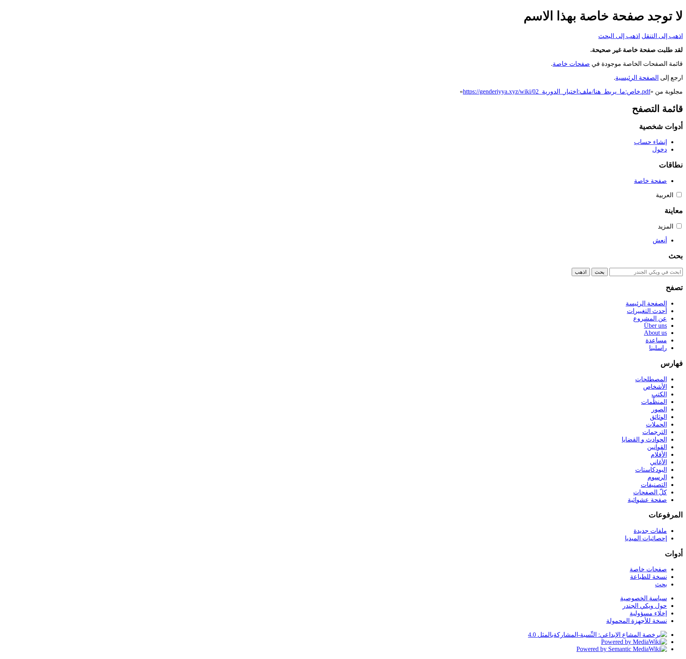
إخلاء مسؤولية (648, 613)
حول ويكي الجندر (644, 605)
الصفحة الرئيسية (637, 77)
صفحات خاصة (571, 63)
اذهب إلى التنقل (662, 36)
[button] (679, 194)
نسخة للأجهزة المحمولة (636, 620)
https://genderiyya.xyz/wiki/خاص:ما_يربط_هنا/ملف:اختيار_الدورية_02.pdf (556, 91)
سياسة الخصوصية (643, 598)
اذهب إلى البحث (619, 36)
